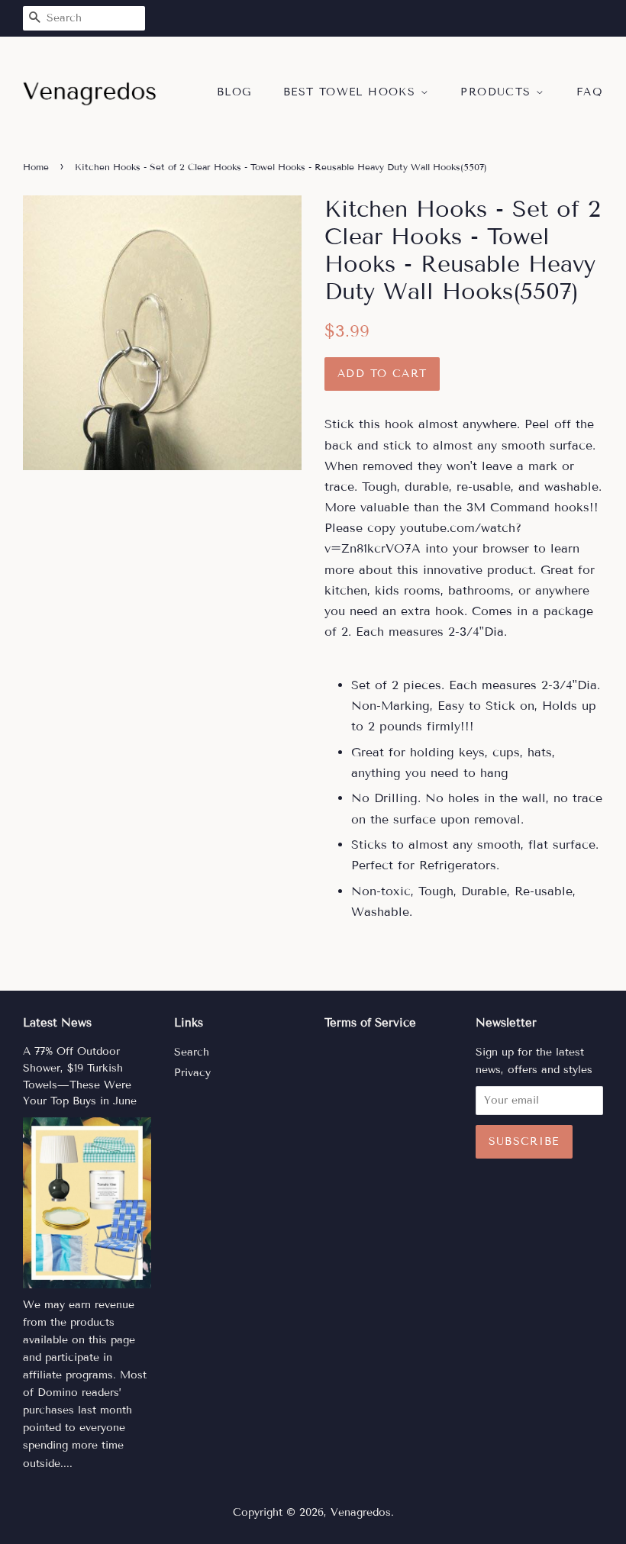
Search (191, 1052)
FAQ (589, 91)
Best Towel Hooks (352, 91)
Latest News (57, 1023)
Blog (234, 91)
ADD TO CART (382, 373)
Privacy (192, 1072)
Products (498, 91)
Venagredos (361, 1512)
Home (36, 166)
